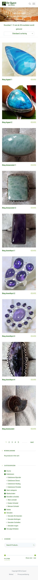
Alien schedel (12, 500)
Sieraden (16, 16)
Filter (7, 558)
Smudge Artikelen (13, 529)
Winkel (11, 574)
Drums (9, 471)
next (32, 442)
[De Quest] (9, 4)
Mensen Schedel (13, 506)
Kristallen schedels (13, 497)
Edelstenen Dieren (14, 480)
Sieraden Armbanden (15, 516)
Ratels (9, 509)
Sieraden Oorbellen (14, 522)
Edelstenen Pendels (14, 487)
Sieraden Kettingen (14, 519)
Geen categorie (12, 490)
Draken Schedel (13, 503)
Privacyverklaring (23, 574)
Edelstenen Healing (14, 484)
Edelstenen (10, 474)
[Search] (29, 3)
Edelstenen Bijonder (14, 477)
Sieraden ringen (13, 526)
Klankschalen (11, 493)
